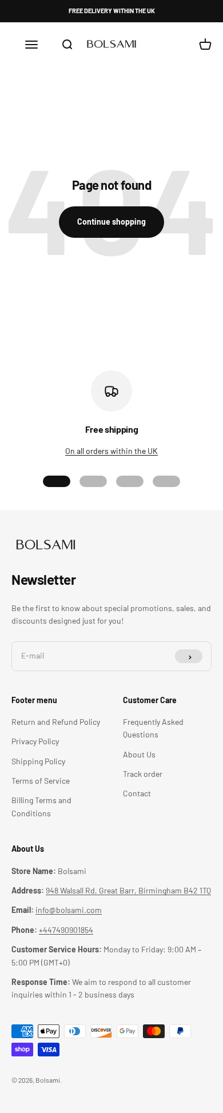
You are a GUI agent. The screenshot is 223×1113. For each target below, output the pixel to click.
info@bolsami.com (68, 910)
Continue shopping (111, 221)
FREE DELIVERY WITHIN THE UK (112, 10)
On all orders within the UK (111, 451)
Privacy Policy (35, 741)
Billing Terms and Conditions (41, 806)
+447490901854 (66, 930)
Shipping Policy (38, 761)
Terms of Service (40, 780)
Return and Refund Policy (55, 722)
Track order (142, 774)
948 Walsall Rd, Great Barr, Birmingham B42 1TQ (128, 890)
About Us (139, 754)
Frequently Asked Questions (153, 728)
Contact (137, 793)
